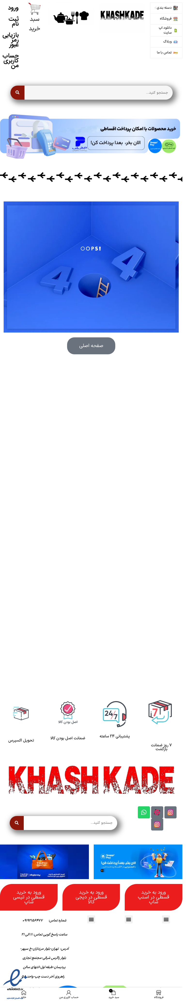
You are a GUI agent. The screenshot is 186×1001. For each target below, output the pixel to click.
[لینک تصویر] (122, 17)
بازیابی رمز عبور (10, 39)
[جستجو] (17, 93)
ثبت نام (13, 21)
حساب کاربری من (10, 60)
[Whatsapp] (144, 812)
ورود (13, 8)
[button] (166, 919)
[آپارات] (157, 812)
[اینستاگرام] (170, 812)
